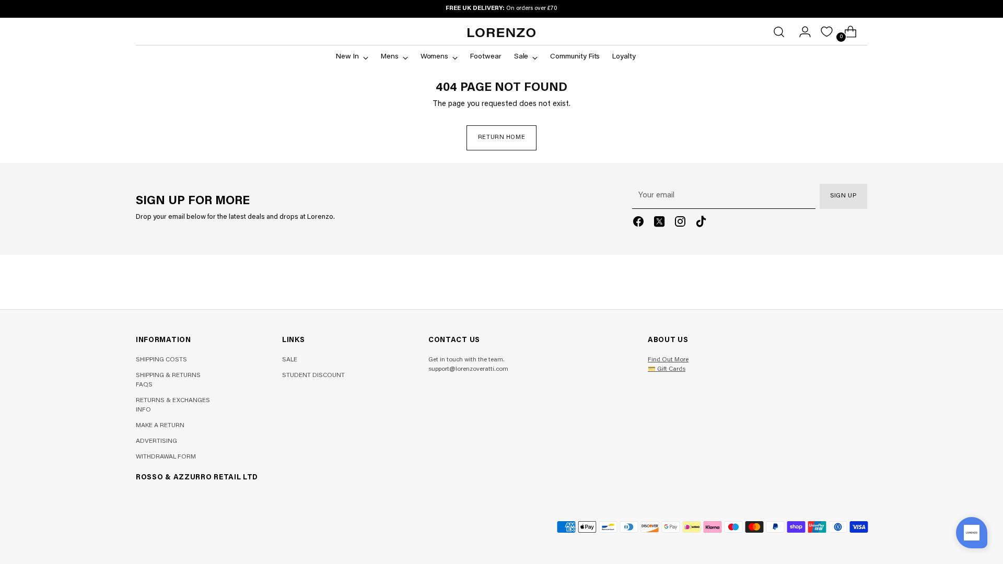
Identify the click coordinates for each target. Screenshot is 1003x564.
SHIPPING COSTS (161, 360)
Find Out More (668, 360)
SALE (289, 360)
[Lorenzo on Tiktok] (701, 223)
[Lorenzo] (501, 32)
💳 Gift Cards (666, 369)
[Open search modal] (778, 31)
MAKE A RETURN (160, 425)
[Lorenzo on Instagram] (680, 223)
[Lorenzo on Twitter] (659, 223)
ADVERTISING (156, 441)
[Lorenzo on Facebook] (638, 223)
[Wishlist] (826, 31)
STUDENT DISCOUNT (313, 375)
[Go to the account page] (800, 31)
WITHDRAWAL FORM (166, 457)
